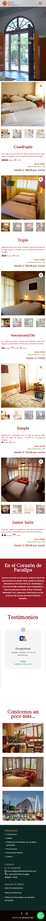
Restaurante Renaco (14, 852)
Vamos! (9, 856)
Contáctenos (11, 834)
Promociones (11, 849)
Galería (9, 838)
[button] (41, 86)
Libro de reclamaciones (14, 888)
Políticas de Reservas (13, 893)
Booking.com (26, 664)
